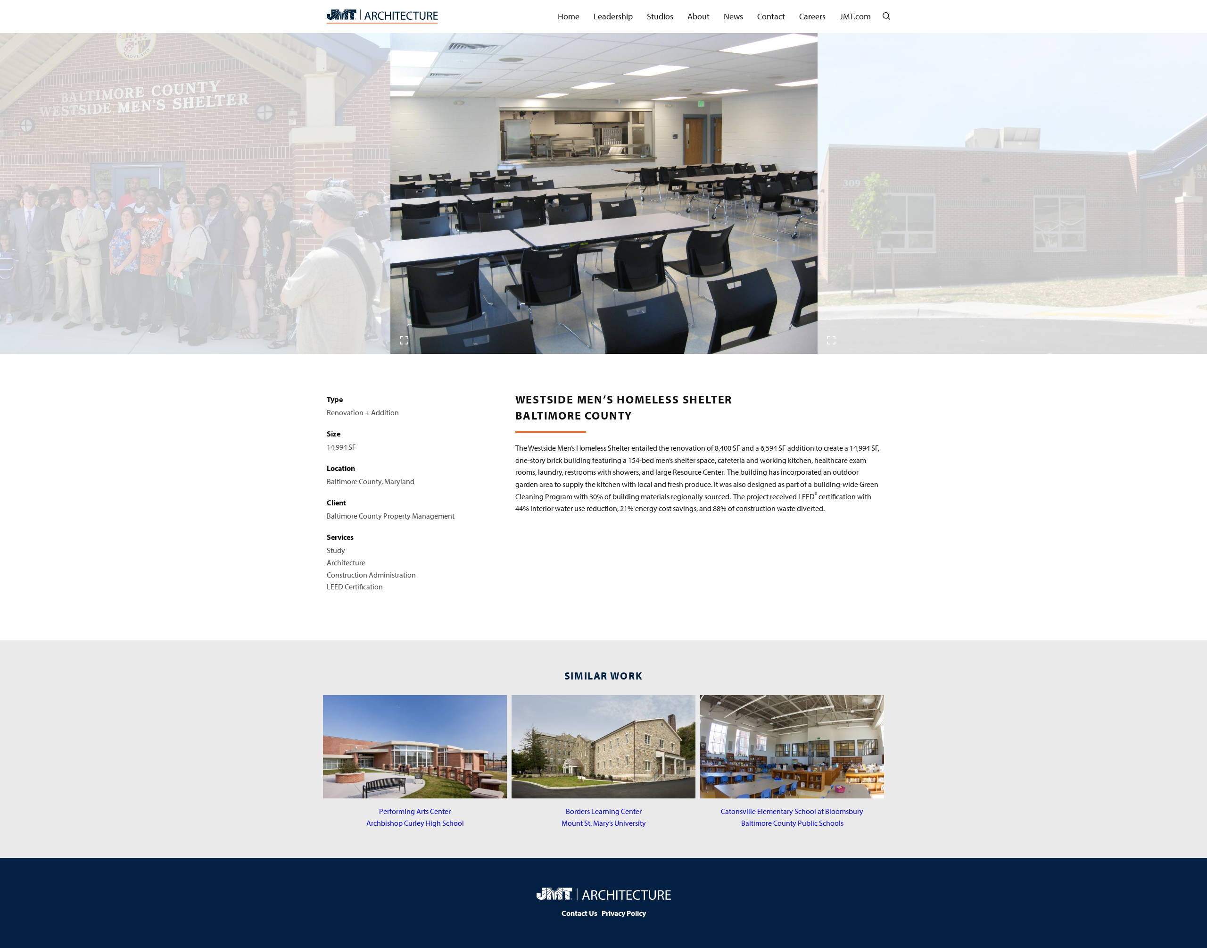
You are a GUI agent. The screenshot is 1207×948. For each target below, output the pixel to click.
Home (568, 16)
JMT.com (855, 16)
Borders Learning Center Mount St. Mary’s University (604, 817)
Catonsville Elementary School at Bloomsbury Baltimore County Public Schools (792, 817)
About (698, 16)
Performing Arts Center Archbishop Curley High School (415, 817)
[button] (593, 340)
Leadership (613, 16)
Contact (771, 16)
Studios (660, 16)
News (733, 16)
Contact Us (579, 913)
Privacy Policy (624, 913)
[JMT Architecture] (382, 16)
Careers (812, 16)
